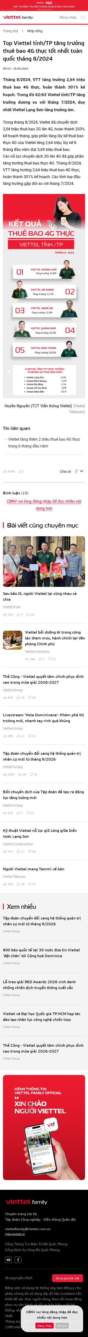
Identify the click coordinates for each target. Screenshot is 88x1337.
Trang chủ (10, 31)
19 (22, 884)
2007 (11, 774)
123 (10, 614)
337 (10, 851)
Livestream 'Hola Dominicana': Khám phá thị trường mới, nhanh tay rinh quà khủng (43, 717)
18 (22, 697)
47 (34, 884)
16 (32, 614)
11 (22, 736)
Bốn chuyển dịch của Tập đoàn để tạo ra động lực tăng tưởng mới (43, 794)
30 (24, 774)
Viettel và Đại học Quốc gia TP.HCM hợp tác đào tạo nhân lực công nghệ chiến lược (41, 1016)
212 (10, 813)
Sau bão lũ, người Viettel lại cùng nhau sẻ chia (40, 596)
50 (34, 851)
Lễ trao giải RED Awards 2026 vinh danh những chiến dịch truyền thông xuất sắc (39, 984)
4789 (11, 471)
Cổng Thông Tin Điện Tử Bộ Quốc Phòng (36, 1244)
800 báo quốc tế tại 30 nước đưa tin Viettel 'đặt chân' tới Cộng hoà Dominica (41, 952)
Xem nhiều (21, 906)
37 (32, 813)
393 (10, 884)
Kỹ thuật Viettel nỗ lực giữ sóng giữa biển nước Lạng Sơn (40, 833)
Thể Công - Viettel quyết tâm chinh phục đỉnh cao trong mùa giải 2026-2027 (43, 679)
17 (54, 659)
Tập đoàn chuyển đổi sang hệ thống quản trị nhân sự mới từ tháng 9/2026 (42, 756)
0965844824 (15, 1234)
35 (35, 774)
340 (32, 659)
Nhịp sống (35, 31)
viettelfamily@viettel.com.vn (28, 1229)
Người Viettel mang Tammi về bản (33, 868)
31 (34, 736)
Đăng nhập (44, 1326)
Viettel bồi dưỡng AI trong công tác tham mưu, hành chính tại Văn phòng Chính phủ (55, 637)
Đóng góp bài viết (67, 1278)
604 (10, 697)
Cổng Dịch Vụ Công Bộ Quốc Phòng (32, 1249)
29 (34, 697)
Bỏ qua (62, 1326)
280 (10, 736)
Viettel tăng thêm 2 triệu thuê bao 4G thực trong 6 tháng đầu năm (44, 442)
